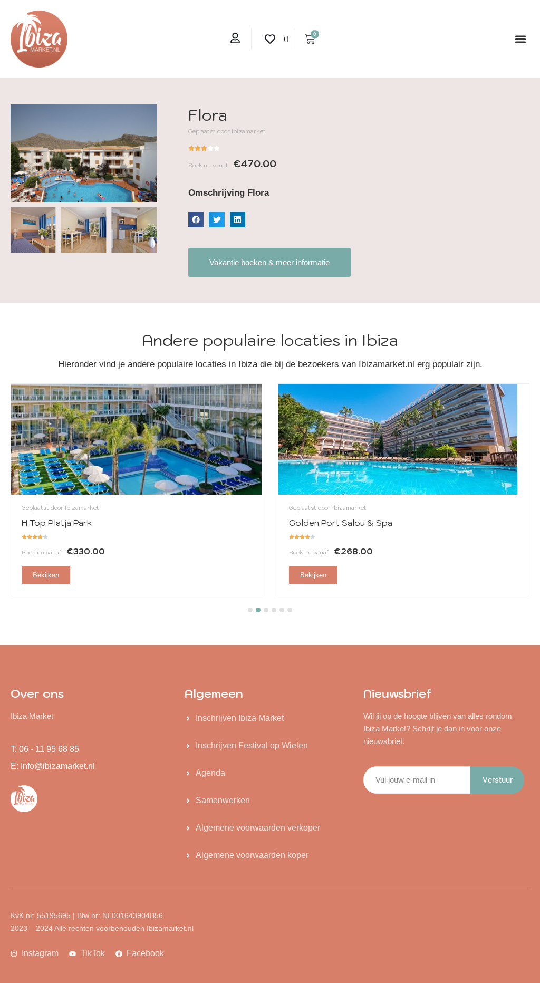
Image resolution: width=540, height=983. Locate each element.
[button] (520, 39)
